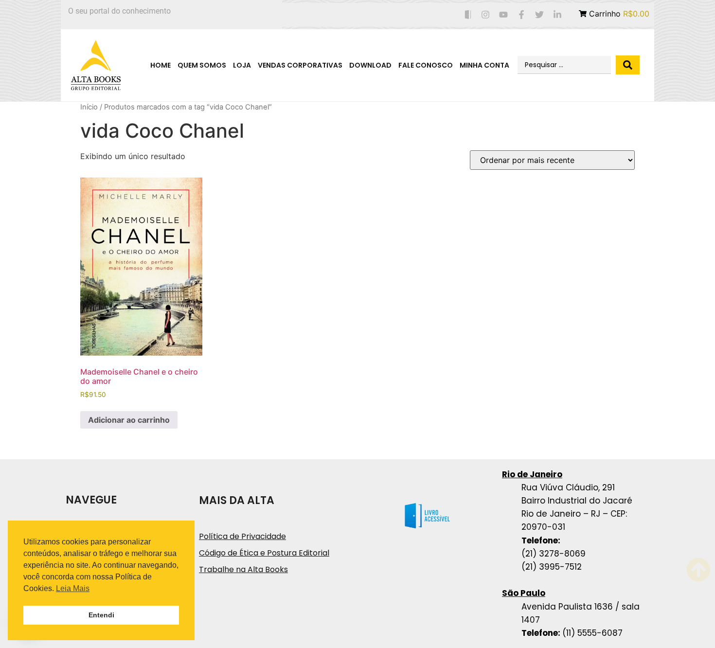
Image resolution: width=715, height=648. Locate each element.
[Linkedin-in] (557, 15)
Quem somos (202, 65)
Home (160, 65)
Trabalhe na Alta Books (243, 569)
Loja (242, 65)
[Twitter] (539, 15)
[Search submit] (628, 64)
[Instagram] (486, 15)
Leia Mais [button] (72, 588)
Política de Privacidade (242, 536)
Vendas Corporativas (300, 65)
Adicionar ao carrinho (129, 420)
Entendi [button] (101, 615)
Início (89, 107)
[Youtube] (504, 15)
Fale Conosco (425, 65)
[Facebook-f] (522, 15)
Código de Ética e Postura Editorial (264, 552)
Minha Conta (484, 65)
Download (370, 65)
